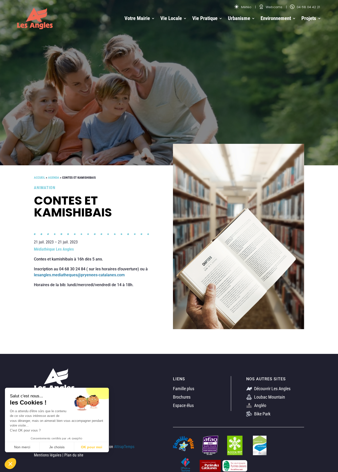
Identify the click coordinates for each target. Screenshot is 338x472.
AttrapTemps (124, 446)
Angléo (259, 405)
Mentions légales (47, 455)
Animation (44, 187)
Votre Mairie (137, 18)
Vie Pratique (204, 18)
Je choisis (57, 447)
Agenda (53, 177)
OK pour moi (91, 447)
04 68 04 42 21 (308, 7)
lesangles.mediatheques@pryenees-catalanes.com (79, 275)
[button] (10, 464)
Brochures (182, 397)
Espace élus (183, 405)
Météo (245, 7)
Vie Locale (171, 18)
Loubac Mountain (269, 397)
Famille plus (183, 388)
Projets (308, 18)
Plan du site (73, 455)
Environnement (276, 18)
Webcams (273, 7)
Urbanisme (239, 18)
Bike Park (261, 413)
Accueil (39, 177)
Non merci (22, 447)
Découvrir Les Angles (271, 388)
